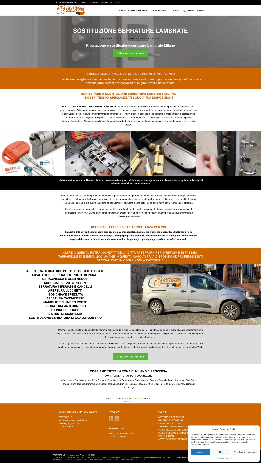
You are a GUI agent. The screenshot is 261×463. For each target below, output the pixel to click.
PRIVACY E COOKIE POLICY (133, 398)
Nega (221, 451)
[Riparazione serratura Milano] (97, 153)
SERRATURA (128, 401)
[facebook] (111, 418)
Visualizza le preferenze (244, 451)
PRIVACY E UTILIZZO (224, 458)
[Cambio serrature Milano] (163, 153)
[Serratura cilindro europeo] (32, 153)
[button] (255, 429)
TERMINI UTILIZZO (117, 436)
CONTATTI (174, 10)
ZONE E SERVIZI (159, 10)
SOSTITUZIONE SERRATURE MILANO (133, 10)
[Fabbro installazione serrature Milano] (228, 153)
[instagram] (117, 418)
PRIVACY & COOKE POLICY (121, 433)
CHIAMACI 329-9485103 (196, 10)
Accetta (200, 451)
